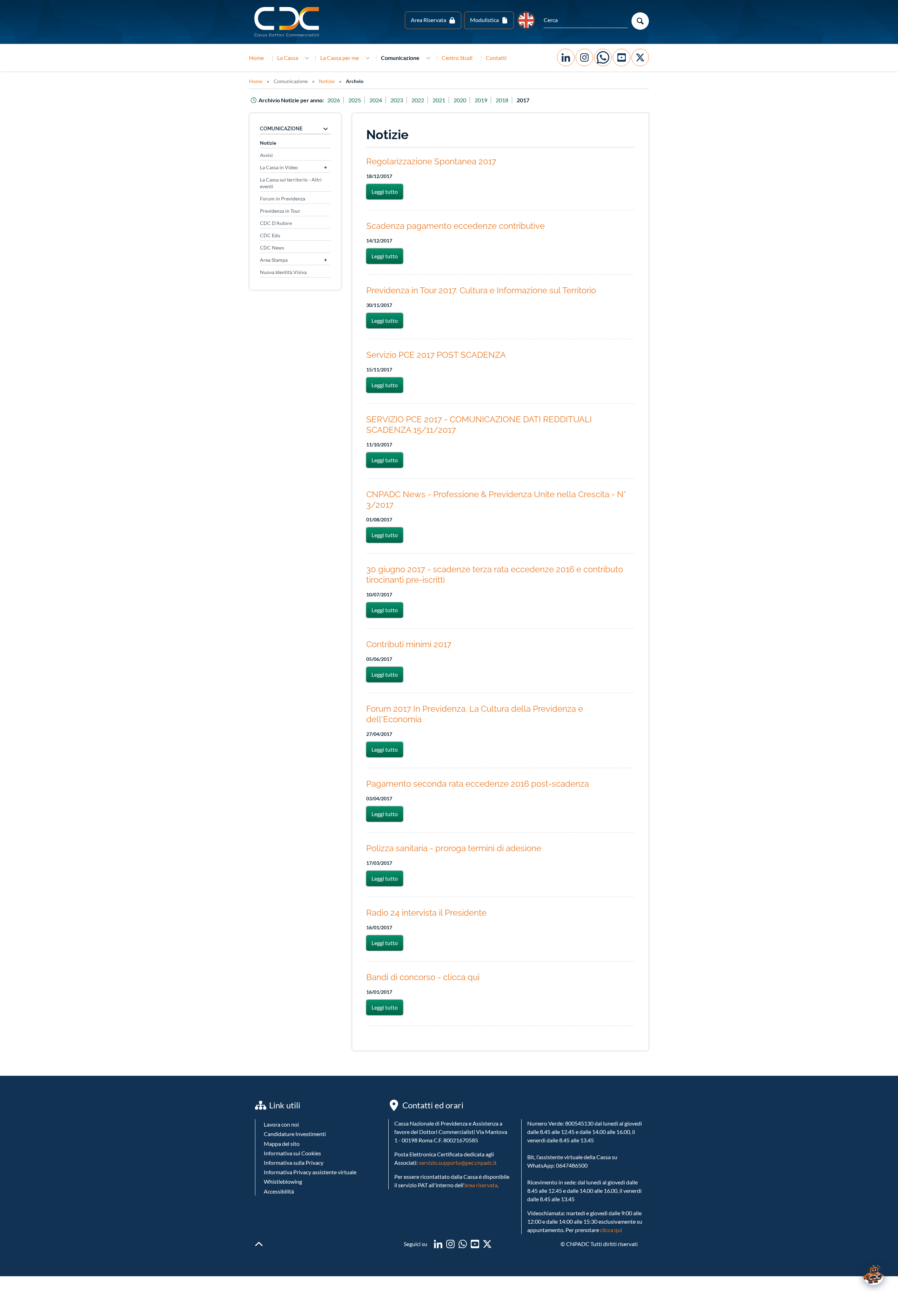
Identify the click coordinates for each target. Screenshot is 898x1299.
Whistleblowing (283, 1181)
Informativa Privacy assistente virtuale (310, 1172)
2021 (439, 100)
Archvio (354, 81)
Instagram (584, 57)
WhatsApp (603, 57)
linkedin (438, 1244)
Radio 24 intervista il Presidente (426, 913)
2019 (481, 100)
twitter (487, 1244)
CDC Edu (270, 235)
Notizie (327, 81)
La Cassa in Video (279, 167)
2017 (523, 100)
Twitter (640, 57)
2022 (417, 100)
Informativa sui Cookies (292, 1153)
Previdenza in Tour (280, 211)
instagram (450, 1244)
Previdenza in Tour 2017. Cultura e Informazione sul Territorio (481, 290)
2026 (333, 100)
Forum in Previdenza (282, 198)
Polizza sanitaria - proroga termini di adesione (453, 848)
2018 (502, 100)
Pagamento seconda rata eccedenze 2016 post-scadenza (477, 784)
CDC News (272, 248)
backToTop (259, 1244)
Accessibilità (279, 1191)
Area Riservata (428, 19)
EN (526, 20)
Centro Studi (457, 57)
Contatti (496, 57)
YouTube (621, 57)
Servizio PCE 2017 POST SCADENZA (436, 355)
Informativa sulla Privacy (293, 1162)
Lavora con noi (281, 1124)
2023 (396, 100)
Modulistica (484, 19)
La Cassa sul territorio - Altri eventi (291, 183)
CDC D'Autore (276, 223)
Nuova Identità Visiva (283, 272)
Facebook (566, 57)
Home (256, 57)
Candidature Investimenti (295, 1133)
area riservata (480, 1185)
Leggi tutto (387, 191)
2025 (354, 100)
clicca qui (611, 1229)
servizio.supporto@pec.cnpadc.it (458, 1162)
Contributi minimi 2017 (408, 644)
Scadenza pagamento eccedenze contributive (455, 226)
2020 (460, 100)
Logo (287, 22)
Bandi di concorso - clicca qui (423, 977)
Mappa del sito (282, 1143)
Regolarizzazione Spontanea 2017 (431, 161)
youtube (475, 1244)
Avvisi (266, 155)
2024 (375, 100)
